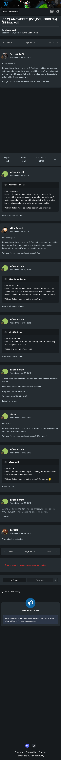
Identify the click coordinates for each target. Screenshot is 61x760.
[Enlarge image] (49, 479)
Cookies (42, 752)
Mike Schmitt (17, 228)
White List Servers (30, 33)
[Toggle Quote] (6, 185)
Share (15, 580)
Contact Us (31, 752)
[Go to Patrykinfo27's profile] (5, 56)
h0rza (13, 414)
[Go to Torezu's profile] (5, 532)
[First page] (4, 43)
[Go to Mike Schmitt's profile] (5, 230)
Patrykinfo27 (17, 54)
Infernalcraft (10, 30)
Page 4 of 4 (30, 43)
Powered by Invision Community (30, 756)
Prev (9, 43)
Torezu (14, 529)
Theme (18, 752)
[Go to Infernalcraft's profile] (5, 174)
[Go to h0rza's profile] (5, 416)
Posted (20, 57)
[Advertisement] (30, 121)
